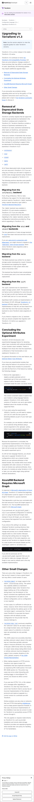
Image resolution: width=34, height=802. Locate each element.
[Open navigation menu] (30, 2)
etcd (5, 234)
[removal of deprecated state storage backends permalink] (31, 107)
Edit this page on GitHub (10, 736)
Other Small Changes (10, 87)
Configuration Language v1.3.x (9, 22)
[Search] (26, 2)
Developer (4, 20)
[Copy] (30, 388)
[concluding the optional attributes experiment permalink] (31, 330)
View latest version (9, 14)
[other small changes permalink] (29, 569)
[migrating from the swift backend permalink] (31, 282)
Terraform (11, 20)
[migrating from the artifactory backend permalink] (31, 190)
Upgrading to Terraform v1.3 (9, 24)
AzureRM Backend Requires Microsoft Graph (18, 84)
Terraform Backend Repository (11, 204)
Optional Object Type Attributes (12, 359)
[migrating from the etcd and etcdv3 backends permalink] (31, 227)
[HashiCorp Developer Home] (9, 2)
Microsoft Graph (16, 507)
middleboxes (26, 703)
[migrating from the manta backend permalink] (31, 254)
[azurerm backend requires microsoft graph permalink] (31, 480)
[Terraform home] (6, 8)
